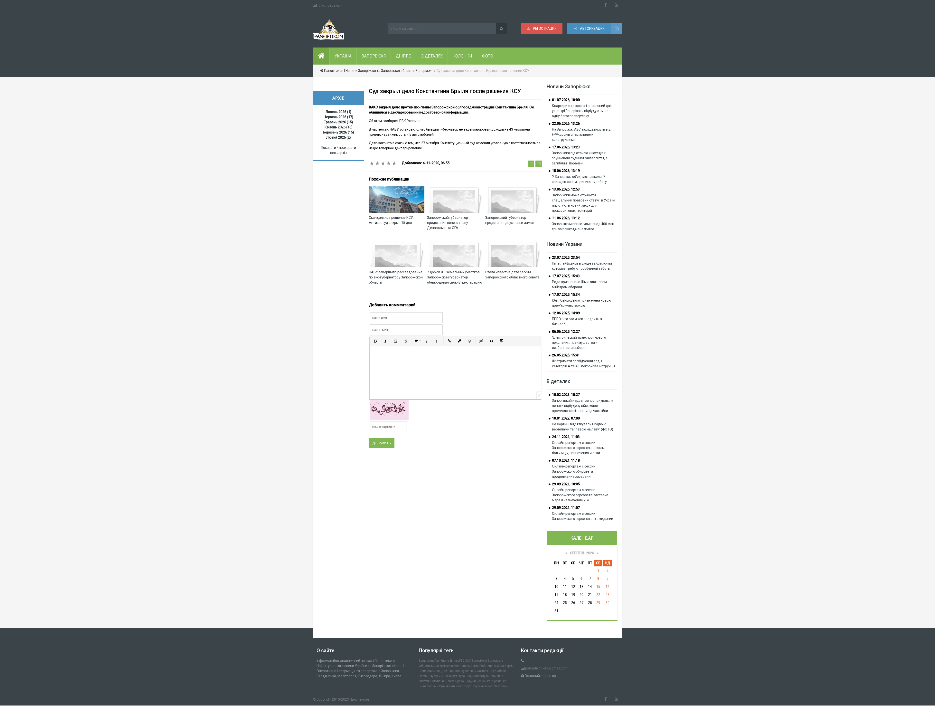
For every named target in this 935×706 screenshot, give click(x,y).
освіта (450, 681)
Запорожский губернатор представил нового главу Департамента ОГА (447, 223)
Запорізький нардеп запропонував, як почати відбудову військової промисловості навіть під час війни (582, 406)
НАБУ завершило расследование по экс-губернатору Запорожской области (396, 277)
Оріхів (474, 666)
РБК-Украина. (410, 121)
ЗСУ (468, 660)
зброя (501, 671)
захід (492, 671)
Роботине (486, 666)
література (481, 676)
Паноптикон (359, 699)
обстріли (425, 681)
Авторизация (592, 28)
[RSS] (616, 5)
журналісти (468, 671)
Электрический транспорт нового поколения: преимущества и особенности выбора (579, 342)
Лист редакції (330, 5)
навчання (496, 676)
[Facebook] (605, 5)
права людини (465, 681)
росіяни (432, 686)
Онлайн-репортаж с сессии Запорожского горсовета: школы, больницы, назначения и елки (578, 448)
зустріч (435, 676)
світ (459, 686)
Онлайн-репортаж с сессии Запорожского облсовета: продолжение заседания (573, 471)
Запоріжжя (479, 660)
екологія (454, 671)
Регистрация (544, 28)
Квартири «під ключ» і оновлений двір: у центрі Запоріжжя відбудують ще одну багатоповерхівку (582, 111)
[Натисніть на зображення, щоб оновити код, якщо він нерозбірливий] (389, 410)
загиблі (482, 671)
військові (433, 671)
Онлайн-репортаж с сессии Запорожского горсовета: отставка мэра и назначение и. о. (580, 495)
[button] (375, 341)
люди (469, 676)
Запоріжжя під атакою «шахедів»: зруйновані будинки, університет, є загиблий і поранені (580, 158)
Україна (498, 666)
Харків (509, 666)
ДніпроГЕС (457, 660)
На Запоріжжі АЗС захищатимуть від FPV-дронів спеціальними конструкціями (581, 134)
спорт (467, 686)
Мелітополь (462, 666)
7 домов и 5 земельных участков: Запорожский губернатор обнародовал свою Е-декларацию (454, 277)
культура (458, 676)
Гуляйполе (441, 660)
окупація (438, 681)
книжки (446, 676)
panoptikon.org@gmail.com (546, 668)
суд (474, 686)
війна (423, 671)
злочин (424, 676)
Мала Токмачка (442, 666)
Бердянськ (426, 660)
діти (444, 671)
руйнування (447, 686)
